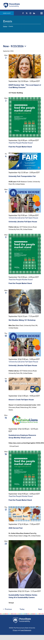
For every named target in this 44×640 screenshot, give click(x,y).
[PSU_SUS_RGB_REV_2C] (22, 618)
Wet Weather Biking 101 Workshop (22, 320)
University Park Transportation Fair (22, 176)
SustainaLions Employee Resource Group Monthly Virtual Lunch (22, 436)
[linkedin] (34, 13)
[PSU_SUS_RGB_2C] (11, 3)
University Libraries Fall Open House (23, 221)
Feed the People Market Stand (20, 146)
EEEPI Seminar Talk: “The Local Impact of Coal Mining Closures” (25, 86)
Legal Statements (26, 630)
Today (22, 609)
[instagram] (30, 13)
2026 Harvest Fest (16, 528)
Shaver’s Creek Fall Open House (21, 399)
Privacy (15, 630)
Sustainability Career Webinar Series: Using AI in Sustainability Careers (23, 596)
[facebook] (23, 13)
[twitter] (27, 13)
